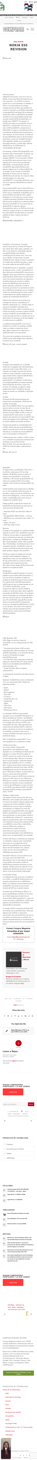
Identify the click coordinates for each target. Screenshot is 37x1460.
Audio (7, 1393)
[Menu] (31, 29)
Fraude (19, 20)
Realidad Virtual (10, 1431)
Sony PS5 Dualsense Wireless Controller (18, 1213)
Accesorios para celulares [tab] (15, 1149)
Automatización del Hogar (13, 1397)
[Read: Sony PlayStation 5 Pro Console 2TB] (4, 1220)
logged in (15, 1061)
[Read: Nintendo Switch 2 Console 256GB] (4, 1225)
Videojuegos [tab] (10, 1158)
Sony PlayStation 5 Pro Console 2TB (17, 1218)
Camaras (8, 1401)
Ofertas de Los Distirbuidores (11, 1390)
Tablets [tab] (8, 1153)
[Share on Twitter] (8, 1016)
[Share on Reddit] (29, 1016)
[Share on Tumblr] (22, 1016)
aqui (22, 983)
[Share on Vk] (25, 1016)
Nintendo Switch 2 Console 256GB (16, 1223)
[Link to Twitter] (20, 1455)
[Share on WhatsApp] (11, 1016)
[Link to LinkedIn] (29, 1455)
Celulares (8, 1408)
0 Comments (17, 998)
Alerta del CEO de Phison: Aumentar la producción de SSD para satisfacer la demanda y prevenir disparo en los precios (20, 1244)
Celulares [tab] (9, 1144)
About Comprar (9, 17)
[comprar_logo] (15, 29)
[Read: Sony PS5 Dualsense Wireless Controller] (4, 1214)
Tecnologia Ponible (11, 1423)
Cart (18, 17)
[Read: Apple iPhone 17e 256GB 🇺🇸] (4, 1201)
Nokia (15, 42)
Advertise (24, 17)
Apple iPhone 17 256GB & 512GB (16, 1194)
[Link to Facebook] (26, 1455)
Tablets (7, 1420)
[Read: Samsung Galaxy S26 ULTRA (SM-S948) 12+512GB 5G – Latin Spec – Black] (4, 1190)
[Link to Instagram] (23, 1455)
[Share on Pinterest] (15, 1016)
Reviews (20, 42)
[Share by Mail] (32, 1016)
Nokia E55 (20, 1005)
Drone (7, 1405)
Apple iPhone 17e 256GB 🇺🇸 (15, 1199)
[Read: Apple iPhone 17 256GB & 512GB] (4, 1195)
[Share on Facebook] (4, 1016)
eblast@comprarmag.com (21, 937)
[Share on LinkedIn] (18, 1016)
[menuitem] (9, 17)
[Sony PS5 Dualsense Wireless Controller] (28, 6)
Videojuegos (9, 1435)
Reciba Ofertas (7, 1438)
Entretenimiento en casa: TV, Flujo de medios (19, 1427)
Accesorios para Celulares (13, 1412)
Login (31, 17)
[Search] (27, 29)
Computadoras (9, 1416)
